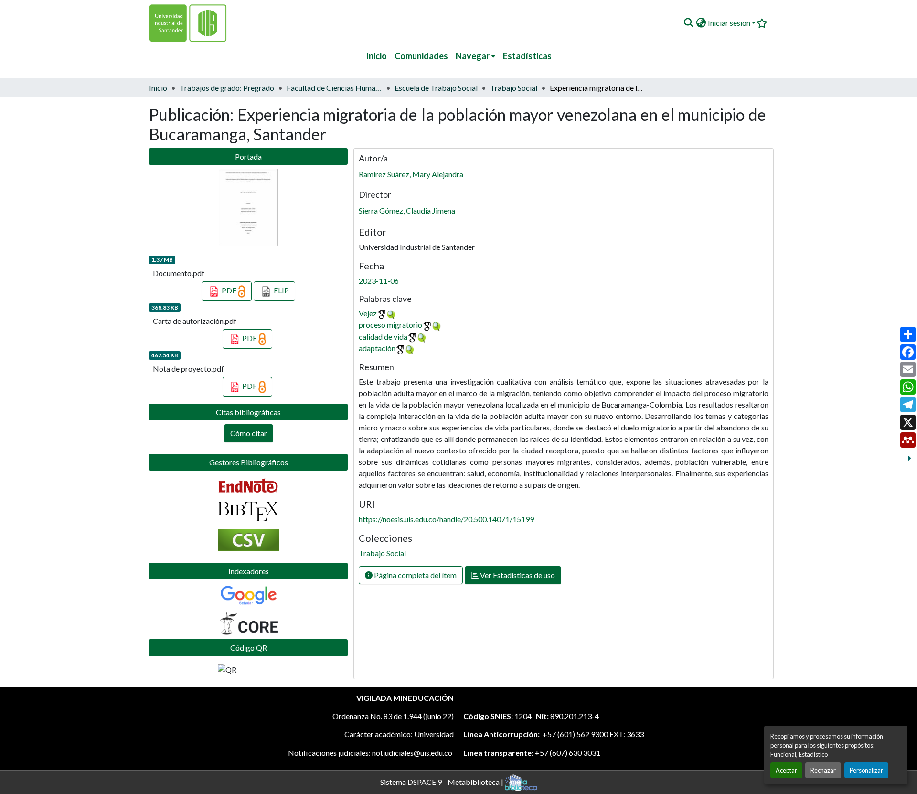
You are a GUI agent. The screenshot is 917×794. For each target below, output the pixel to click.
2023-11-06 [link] (379, 280)
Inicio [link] (158, 87)
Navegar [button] (473, 56)
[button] (688, 23)
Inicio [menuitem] (376, 56)
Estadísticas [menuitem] (527, 56)
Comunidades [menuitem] (421, 56)
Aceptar (786, 770)
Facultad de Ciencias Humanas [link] (334, 87)
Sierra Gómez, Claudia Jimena (407, 210)
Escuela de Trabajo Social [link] (436, 87)
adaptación (377, 348)
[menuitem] (475, 56)
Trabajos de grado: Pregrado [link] (227, 87)
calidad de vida (383, 336)
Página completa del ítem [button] (415, 574)
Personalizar (866, 770)
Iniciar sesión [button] (730, 22)
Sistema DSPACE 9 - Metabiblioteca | (442, 781)
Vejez (368, 313)
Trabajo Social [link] (513, 87)
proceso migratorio (390, 324)
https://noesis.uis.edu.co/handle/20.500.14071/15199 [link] (446, 519)
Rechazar (823, 770)
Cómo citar (248, 433)
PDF (229, 290)
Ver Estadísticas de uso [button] (517, 574)
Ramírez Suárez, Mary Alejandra (411, 174)
